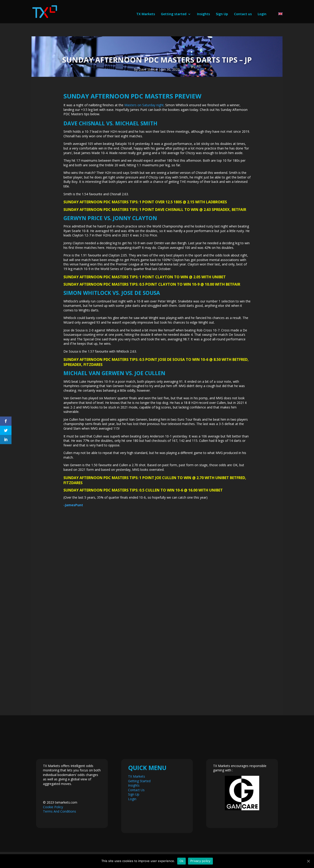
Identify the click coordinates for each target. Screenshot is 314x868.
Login (262, 14)
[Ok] (308, 861)
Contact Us (136, 790)
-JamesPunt (73, 505)
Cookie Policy (53, 807)
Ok (182, 861)
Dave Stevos (148, 69)
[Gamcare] (242, 793)
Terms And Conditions (59, 811)
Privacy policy (200, 861)
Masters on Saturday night (144, 105)
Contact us (243, 14)
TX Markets (145, 14)
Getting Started (139, 781)
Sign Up (222, 14)
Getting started (173, 14)
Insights (203, 14)
